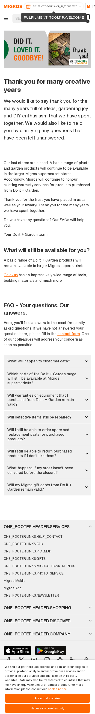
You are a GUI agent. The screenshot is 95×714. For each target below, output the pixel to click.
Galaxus (11, 275)
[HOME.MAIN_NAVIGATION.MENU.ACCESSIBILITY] (5, 18)
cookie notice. (58, 689)
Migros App (12, 588)
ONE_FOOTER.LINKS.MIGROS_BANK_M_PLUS (39, 565)
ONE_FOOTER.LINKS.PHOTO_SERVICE (34, 573)
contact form (68, 333)
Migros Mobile (14, 580)
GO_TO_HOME (12, 6)
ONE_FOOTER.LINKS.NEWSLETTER (31, 595)
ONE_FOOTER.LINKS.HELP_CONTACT (33, 536)
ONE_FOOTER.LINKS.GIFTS (25, 558)
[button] (47, 361)
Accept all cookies (47, 698)
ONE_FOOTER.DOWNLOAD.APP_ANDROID (50, 650)
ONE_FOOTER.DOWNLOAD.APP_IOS (17, 650)
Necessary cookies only (48, 708)
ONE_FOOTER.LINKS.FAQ (23, 543)
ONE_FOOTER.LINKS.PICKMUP (27, 551)
